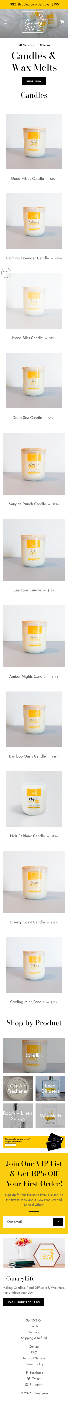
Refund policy (34, 1364)
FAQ (34, 1352)
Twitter (36, 1378)
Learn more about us (23, 1302)
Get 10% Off (34, 1320)
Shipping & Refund (34, 1338)
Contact (34, 1346)
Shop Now (34, 81)
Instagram (36, 1384)
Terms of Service (34, 1358)
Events (34, 1326)
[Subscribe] (58, 1222)
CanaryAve (40, 1393)
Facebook (36, 1372)
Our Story (34, 1332)
